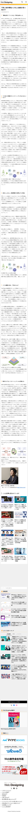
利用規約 (4, 795)
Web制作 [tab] (9, 634)
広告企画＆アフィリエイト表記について (11, 803)
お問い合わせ (5, 797)
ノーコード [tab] (19, 634)
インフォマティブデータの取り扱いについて (12, 801)
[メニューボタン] (26, 2)
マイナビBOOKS (6, 806)
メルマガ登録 (5, 792)
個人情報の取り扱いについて (8, 799)
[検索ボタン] (22, 2)
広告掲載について (6, 805)
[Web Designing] (6, 2)
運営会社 (4, 794)
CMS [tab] (14, 634)
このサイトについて (6, 790)
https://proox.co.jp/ (21, 487)
